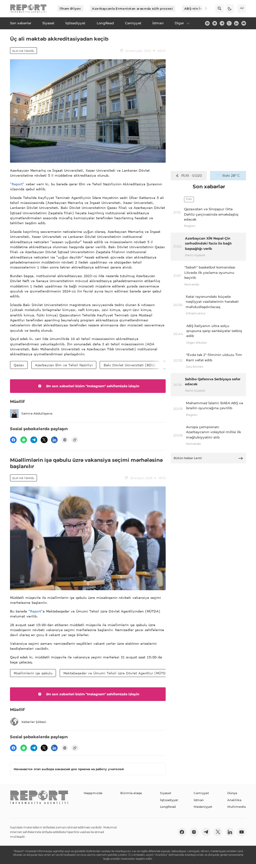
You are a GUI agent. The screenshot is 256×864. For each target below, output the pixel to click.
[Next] (203, 8)
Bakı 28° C (230, 175)
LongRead (168, 806)
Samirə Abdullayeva (36, 413)
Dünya (232, 793)
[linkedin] (236, 23)
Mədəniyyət (203, 806)
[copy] (74, 439)
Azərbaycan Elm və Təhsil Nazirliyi (64, 365)
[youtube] (243, 23)
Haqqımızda (93, 793)
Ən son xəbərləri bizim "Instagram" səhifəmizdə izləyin (92, 386)
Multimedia (236, 806)
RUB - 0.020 (191, 175)
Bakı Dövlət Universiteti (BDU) (130, 365)
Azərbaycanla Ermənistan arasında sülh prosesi (132, 8)
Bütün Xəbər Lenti (188, 458)
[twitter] (229, 23)
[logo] (28, 8)
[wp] (23, 439)
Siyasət (165, 793)
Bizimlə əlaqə (131, 793)
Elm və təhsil (23, 51)
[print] (64, 439)
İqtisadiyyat (169, 800)
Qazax (19, 365)
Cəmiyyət (201, 793)
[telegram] (222, 23)
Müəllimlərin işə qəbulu (33, 673)
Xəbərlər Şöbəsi (33, 722)
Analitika (234, 800)
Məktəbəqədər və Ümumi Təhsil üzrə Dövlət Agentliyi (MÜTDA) (116, 673)
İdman (199, 800)
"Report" (17, 184)
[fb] (207, 23)
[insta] (214, 23)
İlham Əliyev (70, 8)
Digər (179, 23)
